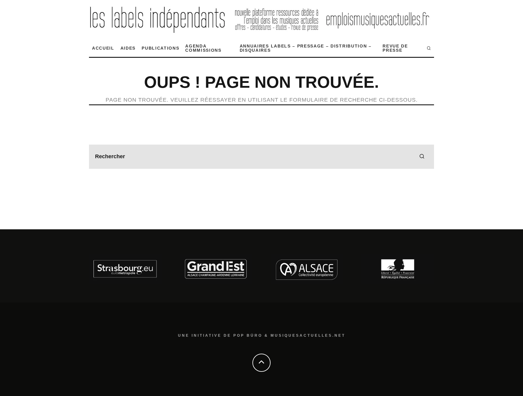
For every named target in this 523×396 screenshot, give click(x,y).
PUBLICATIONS (160, 48)
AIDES (128, 48)
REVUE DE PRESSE (395, 48)
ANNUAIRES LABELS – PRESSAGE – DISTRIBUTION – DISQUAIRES (306, 48)
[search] (422, 157)
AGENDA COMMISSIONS (203, 48)
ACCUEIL (103, 48)
